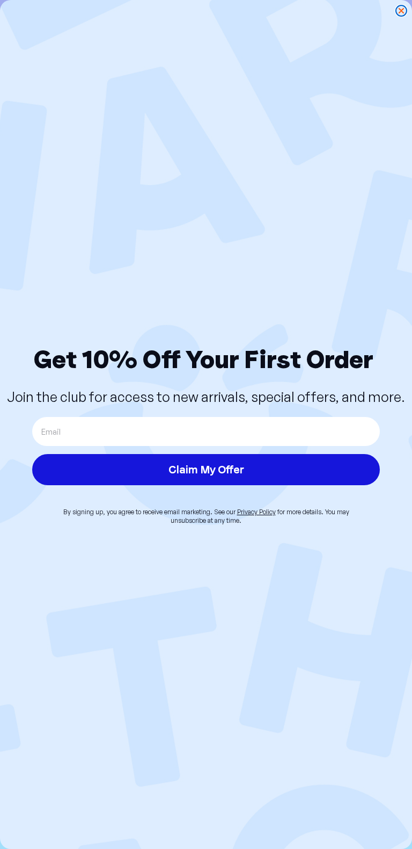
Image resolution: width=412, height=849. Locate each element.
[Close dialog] (401, 10)
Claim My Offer (206, 469)
